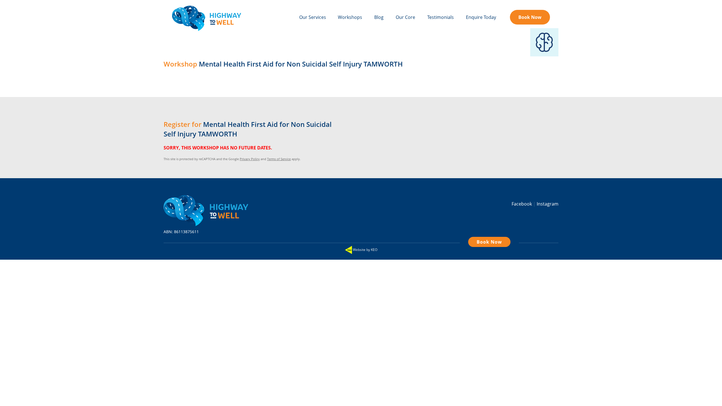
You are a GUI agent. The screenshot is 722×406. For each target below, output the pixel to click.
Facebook (522, 204)
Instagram (547, 204)
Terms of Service (279, 159)
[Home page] (206, 209)
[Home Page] (206, 18)
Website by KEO (364, 249)
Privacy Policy (250, 159)
